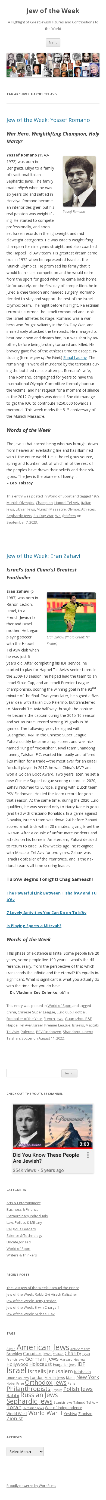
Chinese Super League (36, 1012)
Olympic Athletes (81, 509)
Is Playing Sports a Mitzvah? (34, 925)
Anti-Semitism (80, 1349)
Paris (72, 1383)
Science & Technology (24, 1235)
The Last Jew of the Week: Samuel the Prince (43, 1287)
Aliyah (11, 1349)
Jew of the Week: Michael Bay (31, 1313)
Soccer (27, 1038)
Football (79, 1012)
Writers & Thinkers (22, 1255)
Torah (14, 1407)
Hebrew (79, 1359)
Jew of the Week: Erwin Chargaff (33, 1307)
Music (70, 1377)
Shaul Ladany (75, 357)
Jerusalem (60, 1371)
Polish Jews (78, 1389)
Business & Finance (23, 1209)
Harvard (66, 1359)
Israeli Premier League (51, 1025)
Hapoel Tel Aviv (67, 502)
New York (87, 1377)
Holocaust (40, 1364)
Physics (57, 1390)
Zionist (15, 1418)
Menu (53, 42)
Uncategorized (19, 1242)
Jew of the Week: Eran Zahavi (43, 556)
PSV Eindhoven (48, 1031)
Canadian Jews (37, 1354)
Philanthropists (29, 1388)
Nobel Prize (15, 1383)
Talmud (79, 1402)
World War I (17, 1413)
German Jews (42, 1358)
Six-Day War (43, 515)
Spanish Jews (63, 1402)
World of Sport (59, 496)
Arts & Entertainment (23, 1202)
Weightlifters (65, 515)
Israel (17, 1370)
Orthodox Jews (46, 1382)
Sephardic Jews (19, 515)
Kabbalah (82, 1371)
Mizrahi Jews (55, 1377)
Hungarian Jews (64, 1364)
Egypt (86, 1354)
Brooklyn (14, 1353)
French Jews (53, 1018)
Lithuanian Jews (18, 1378)
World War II (45, 1413)
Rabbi (13, 1395)
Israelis (78, 1025)
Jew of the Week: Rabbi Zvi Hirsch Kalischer (42, 1294)
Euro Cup (64, 1012)
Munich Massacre (51, 509)
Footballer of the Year (24, 1018)
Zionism (85, 1413)
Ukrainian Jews (33, 1408)
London (36, 1377)
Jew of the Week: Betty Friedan (32, 1300)
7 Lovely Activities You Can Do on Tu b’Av (46, 912)
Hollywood (17, 1364)
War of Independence (63, 1407)
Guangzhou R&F (78, 1018)
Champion (44, 502)
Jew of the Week (53, 11)
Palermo (28, 1031)
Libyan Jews (25, 509)
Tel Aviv (92, 1402)
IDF (81, 1364)
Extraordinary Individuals (27, 1215)
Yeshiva (70, 1413)
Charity (73, 1353)
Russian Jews (39, 1394)
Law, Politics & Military (24, 1222)
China (11, 1012)
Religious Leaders (21, 1229)
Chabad (58, 1354)
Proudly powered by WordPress (31, 1485)
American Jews (43, 1347)
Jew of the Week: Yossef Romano (48, 120)
